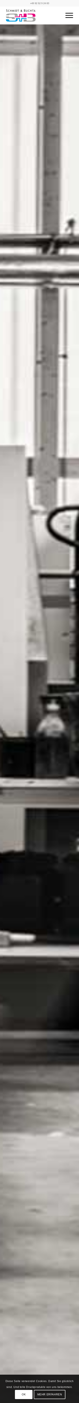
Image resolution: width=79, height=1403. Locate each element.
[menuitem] (67, 15)
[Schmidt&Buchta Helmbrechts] (33, 15)
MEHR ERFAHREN (49, 1394)
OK (24, 1394)
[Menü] (67, 15)
